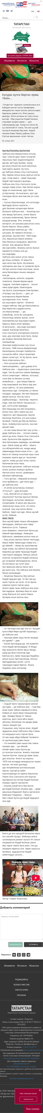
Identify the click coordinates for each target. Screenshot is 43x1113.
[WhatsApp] (24, 955)
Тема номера (32, 1108)
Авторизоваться (15, 944)
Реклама (21, 995)
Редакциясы (21, 979)
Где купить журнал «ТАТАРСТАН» (20, 55)
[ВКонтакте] (14, 955)
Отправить (33, 944)
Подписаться (28, 1099)
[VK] (4, 11)
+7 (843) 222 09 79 (29, 1047)
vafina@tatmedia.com (21, 1064)
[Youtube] (7, 11)
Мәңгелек (34, 60)
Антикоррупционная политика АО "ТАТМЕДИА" (21, 1058)
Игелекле (22, 60)
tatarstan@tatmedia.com (33, 1050)
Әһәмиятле (9, 60)
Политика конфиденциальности (21, 1078)
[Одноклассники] (19, 955)
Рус (32, 11)
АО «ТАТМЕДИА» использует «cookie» (21, 1066)
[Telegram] (11, 11)
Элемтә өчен (21, 990)
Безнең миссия (21, 984)
